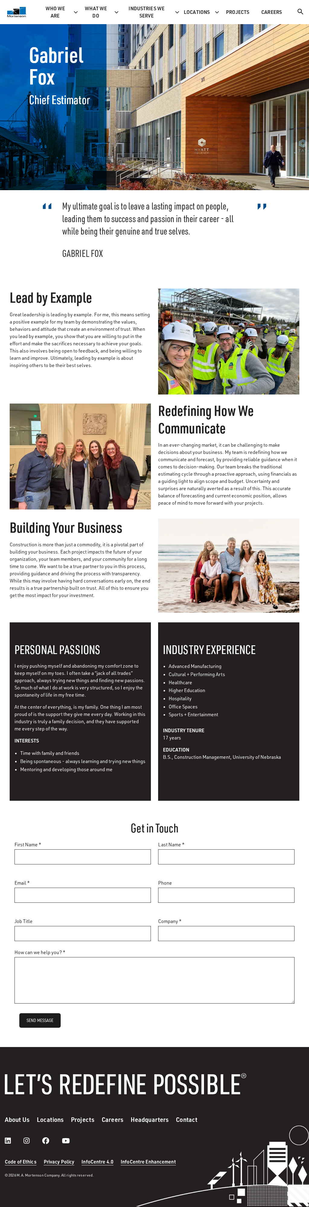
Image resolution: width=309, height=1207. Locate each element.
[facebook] (51, 1140)
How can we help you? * (39, 952)
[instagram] (33, 1140)
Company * (170, 921)
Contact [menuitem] (186, 1119)
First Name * (27, 844)
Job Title (23, 921)
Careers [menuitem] (271, 12)
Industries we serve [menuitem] (146, 12)
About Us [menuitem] (17, 1119)
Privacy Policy (59, 1161)
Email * (22, 883)
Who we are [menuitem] (55, 12)
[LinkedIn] (14, 1140)
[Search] (300, 12)
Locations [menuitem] (197, 12)
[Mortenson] (17, 12)
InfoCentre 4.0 (97, 1161)
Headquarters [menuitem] (150, 1119)
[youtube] (66, 1140)
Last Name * (171, 844)
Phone (165, 883)
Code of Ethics (21, 1161)
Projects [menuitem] (237, 12)
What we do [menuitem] (96, 12)
